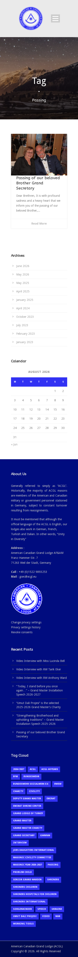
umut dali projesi (25, 916)
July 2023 (22, 325)
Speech (41, 909)
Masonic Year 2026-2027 (27, 864)
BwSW (57, 784)
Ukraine (57, 909)
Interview (20, 842)
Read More (39, 223)
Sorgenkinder (22, 909)
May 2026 (22, 274)
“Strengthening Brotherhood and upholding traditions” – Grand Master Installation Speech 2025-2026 (40, 719)
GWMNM (45, 835)
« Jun (14, 444)
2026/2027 (18, 769)
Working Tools (23, 923)
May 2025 (22, 283)
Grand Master (22, 820)
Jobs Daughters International (33, 850)
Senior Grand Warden (27, 879)
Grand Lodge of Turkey (28, 813)
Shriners (53, 879)
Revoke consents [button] (21, 632)
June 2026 (22, 266)
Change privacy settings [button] (26, 622)
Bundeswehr (31, 776)
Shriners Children (25, 887)
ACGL (33, 769)
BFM (15, 776)
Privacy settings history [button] (26, 627)
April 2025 (23, 291)
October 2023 (25, 316)
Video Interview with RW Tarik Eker (38, 669)
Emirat (51, 798)
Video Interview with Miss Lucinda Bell (40, 661)
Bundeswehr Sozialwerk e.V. (31, 784)
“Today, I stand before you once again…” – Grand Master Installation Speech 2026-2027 (39, 690)
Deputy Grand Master (27, 798)
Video (46, 916)
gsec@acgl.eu (27, 576)
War (57, 916)
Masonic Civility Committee (32, 857)
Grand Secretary (24, 835)
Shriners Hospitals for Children (35, 894)
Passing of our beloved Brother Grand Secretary (38, 183)
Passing (53, 864)
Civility (34, 791)
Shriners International (29, 901)
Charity (18, 791)
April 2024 (23, 308)
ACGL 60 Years (49, 769)
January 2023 (24, 342)
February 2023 (25, 333)
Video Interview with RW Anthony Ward (41, 677)
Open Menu (55, 18)
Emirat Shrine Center (27, 806)
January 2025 (24, 299)
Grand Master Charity (27, 828)
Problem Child (22, 872)
